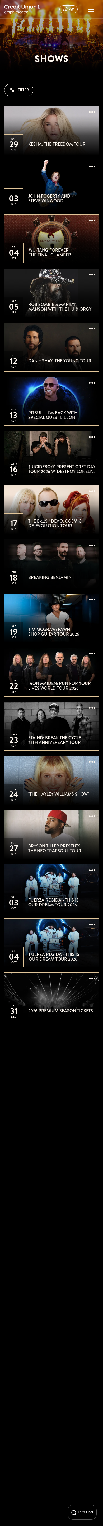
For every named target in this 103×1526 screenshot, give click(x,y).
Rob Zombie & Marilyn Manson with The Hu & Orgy (59, 306)
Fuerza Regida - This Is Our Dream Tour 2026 (53, 902)
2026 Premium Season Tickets (60, 1011)
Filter (23, 90)
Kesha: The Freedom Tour (57, 144)
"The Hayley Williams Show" (58, 794)
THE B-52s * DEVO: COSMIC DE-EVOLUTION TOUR (55, 523)
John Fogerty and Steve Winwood (49, 198)
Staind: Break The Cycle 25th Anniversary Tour (54, 740)
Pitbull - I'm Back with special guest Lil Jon (52, 415)
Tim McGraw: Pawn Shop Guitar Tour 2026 (53, 631)
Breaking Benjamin (50, 577)
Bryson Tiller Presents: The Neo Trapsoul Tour (55, 848)
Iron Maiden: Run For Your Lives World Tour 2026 (59, 685)
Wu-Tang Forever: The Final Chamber (50, 252)
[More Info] (92, 112)
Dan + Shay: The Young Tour (59, 361)
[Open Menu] (91, 9)
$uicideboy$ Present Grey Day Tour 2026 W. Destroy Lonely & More (61, 469)
